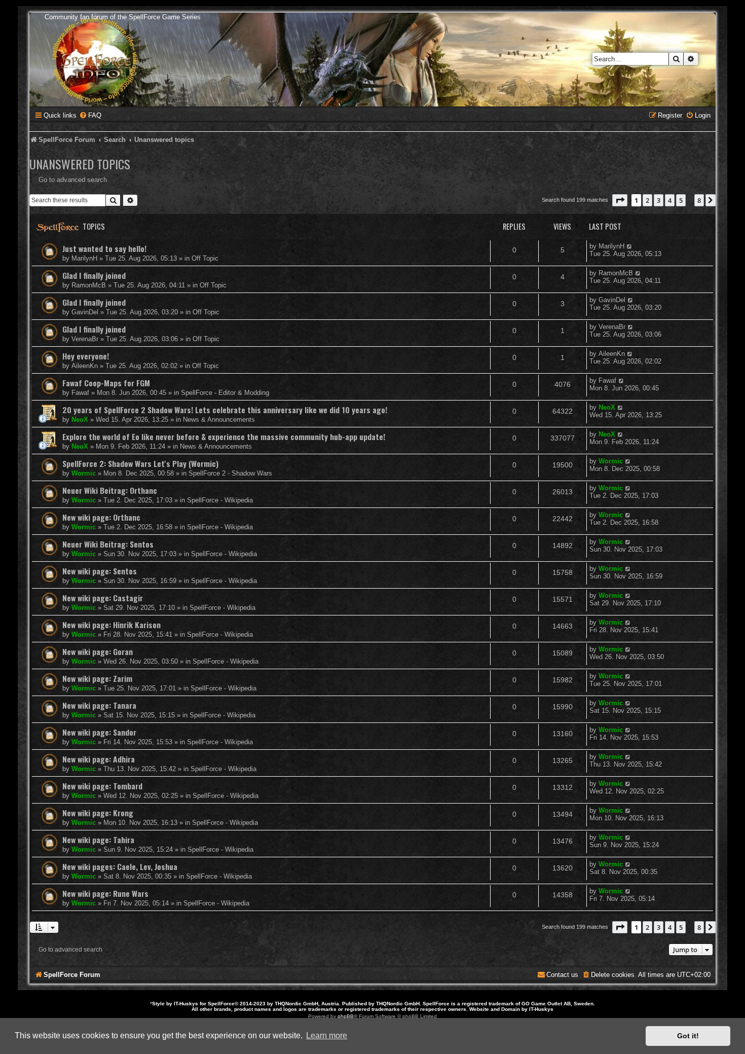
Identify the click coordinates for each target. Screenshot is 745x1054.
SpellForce (221, 1003)
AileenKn (84, 366)
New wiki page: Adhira (98, 759)
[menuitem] (90, 115)
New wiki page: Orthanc (101, 517)
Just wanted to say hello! (104, 248)
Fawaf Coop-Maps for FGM (106, 383)
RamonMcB (88, 285)
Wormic (83, 473)
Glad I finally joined (94, 275)
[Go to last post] (629, 246)
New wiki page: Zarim (97, 678)
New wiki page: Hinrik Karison (111, 625)
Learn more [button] (326, 1035)
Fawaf (80, 392)
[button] (619, 200)
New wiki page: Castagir (102, 598)
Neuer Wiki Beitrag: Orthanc (109, 490)
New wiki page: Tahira (98, 839)
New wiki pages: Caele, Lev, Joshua (119, 866)
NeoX (79, 419)
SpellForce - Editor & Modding (225, 392)
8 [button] (699, 200)
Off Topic (205, 258)
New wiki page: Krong (97, 813)
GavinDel (84, 312)
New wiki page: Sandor (99, 732)
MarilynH (84, 258)
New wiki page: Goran (97, 651)
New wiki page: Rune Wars (105, 893)
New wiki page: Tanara (99, 705)
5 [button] (681, 200)
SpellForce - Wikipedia (220, 500)
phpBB (346, 1016)
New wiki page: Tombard (102, 786)
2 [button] (647, 200)
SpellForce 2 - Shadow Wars (230, 473)
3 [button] (658, 200)
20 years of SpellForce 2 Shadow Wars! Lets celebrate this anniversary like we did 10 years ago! (224, 410)
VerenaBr (84, 339)
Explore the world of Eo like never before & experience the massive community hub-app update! (223, 436)
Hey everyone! (85, 356)
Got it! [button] (688, 1036)
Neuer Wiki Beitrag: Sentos (108, 544)
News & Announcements (219, 419)
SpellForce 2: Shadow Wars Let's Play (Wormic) (140, 463)
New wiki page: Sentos (99, 571)
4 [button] (670, 200)
